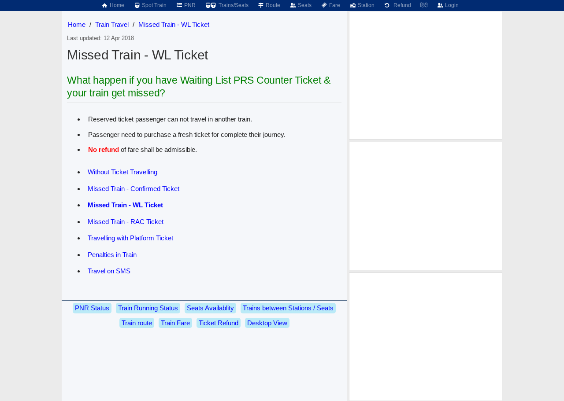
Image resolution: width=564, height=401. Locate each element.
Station (365, 5)
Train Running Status (148, 308)
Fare (334, 5)
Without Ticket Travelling (122, 172)
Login (451, 5)
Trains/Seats (233, 5)
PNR (189, 5)
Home (116, 5)
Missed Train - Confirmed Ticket (133, 188)
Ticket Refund (218, 323)
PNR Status (92, 308)
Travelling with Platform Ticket (130, 238)
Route (272, 5)
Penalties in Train (112, 254)
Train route (137, 323)
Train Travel (112, 24)
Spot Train (154, 5)
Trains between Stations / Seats (288, 308)
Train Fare (175, 323)
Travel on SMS (109, 271)
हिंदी (424, 5)
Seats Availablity (210, 308)
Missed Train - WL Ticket (173, 24)
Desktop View (267, 323)
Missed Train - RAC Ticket (125, 221)
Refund (401, 5)
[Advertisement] (426, 75)
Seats (304, 5)
